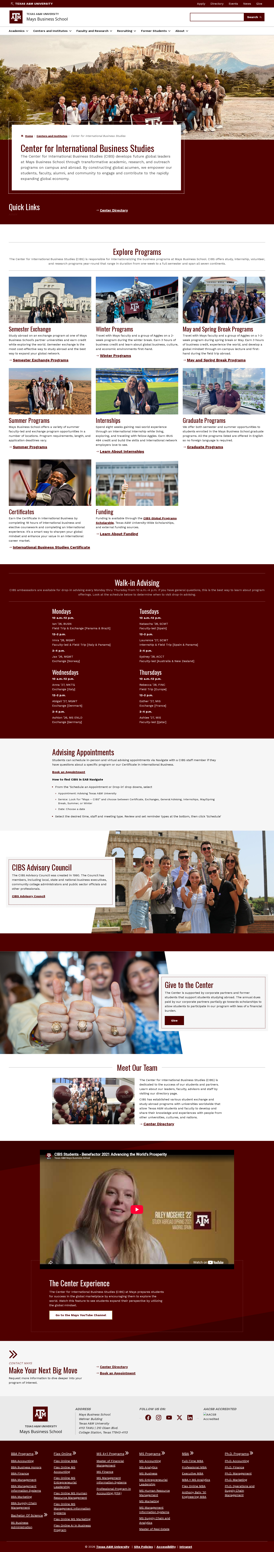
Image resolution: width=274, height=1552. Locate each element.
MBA (185, 1454)
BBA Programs (22, 1454)
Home (29, 135)
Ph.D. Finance (234, 1467)
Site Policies (143, 1546)
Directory (216, 3)
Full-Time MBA (192, 1461)
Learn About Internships (122, 451)
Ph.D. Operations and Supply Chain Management (240, 1490)
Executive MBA (192, 1473)
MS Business (148, 1473)
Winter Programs (115, 355)
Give (259, 3)
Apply (201, 3)
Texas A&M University (34, 3)
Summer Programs (30, 447)
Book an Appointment (68, 772)
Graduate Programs (205, 447)
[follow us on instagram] (158, 1418)
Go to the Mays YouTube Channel (81, 1315)
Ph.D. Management (238, 1473)
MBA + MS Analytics (196, 1480)
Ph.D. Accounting (237, 1461)
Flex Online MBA (65, 1461)
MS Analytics (148, 1467)
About (180, 31)
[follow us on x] (179, 1418)
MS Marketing (149, 1501)
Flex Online (63, 1454)
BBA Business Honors (26, 1467)
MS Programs (149, 1454)
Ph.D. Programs (237, 1454)
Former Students (154, 31)
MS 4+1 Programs (110, 1454)
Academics (17, 31)
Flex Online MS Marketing (72, 1519)
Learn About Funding (119, 534)
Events (233, 3)
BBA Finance (20, 1473)
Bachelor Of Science (27, 1515)
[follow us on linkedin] (190, 1418)
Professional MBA (194, 1467)
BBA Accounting (22, 1461)
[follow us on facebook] (148, 1418)
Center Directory (114, 210)
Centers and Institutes (50, 31)
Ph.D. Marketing (236, 1480)
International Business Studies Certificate (51, 547)
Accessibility (166, 1546)
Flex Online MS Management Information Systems (72, 1508)
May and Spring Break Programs (216, 360)
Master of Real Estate (154, 1529)
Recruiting (124, 31)
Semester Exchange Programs (40, 360)
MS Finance (105, 1472)
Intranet (185, 1546)
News (247, 3)
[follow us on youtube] (169, 1418)
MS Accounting (150, 1461)
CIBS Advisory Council (28, 896)
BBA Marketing (21, 1496)
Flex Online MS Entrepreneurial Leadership (65, 1482)
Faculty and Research (92, 31)
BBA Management (23, 1480)
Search (253, 17)
